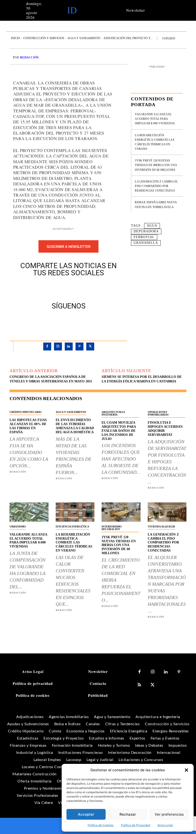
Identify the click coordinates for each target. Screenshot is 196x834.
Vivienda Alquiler (161, 526)
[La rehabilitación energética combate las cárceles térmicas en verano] (75, 512)
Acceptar (86, 814)
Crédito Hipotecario (26, 412)
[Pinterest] (74, 288)
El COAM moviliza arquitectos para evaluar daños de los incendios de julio (119, 430)
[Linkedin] (69, 346)
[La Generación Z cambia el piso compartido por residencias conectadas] (167, 512)
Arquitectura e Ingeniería (113, 413)
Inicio (15, 38)
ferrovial (144, 237)
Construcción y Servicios (43, 38)
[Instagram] (58, 346)
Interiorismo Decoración (112, 528)
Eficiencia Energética (72, 526)
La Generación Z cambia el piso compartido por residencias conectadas (156, 186)
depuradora (146, 231)
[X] (63, 288)
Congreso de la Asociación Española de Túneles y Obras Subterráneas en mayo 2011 (51, 379)
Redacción (29, 57)
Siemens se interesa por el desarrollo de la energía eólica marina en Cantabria (142, 379)
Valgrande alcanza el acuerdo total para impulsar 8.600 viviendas (155, 119)
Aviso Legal (165, 825)
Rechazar (128, 814)
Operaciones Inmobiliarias (158, 413)
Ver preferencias (169, 814)
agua (152, 225)
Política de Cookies (101, 825)
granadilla (146, 243)
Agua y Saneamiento (83, 38)
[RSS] (139, 685)
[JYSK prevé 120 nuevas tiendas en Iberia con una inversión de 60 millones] (121, 512)
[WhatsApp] (85, 288)
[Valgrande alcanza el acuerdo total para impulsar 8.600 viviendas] (29, 512)
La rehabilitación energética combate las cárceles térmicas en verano (74, 542)
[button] (186, 770)
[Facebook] (52, 288)
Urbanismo (18, 526)
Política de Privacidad (135, 825)
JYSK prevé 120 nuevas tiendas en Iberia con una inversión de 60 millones (156, 165)
